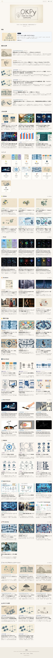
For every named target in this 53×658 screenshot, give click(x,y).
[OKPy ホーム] (2, 1)
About (24, 653)
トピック (44, 1)
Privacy (31, 653)
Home (21, 653)
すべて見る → (49, 196)
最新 (48, 1)
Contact (27, 653)
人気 (51, 1)
